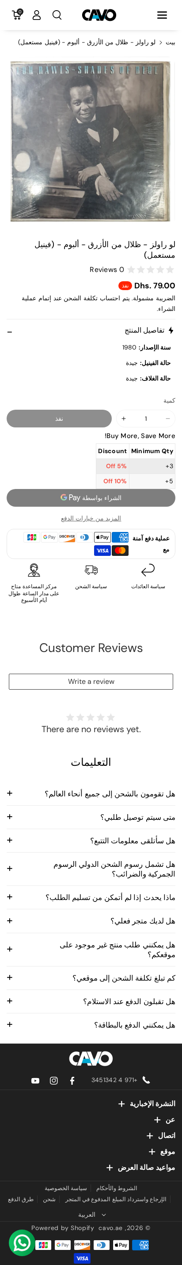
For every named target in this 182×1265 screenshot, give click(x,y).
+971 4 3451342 (114, 1080)
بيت (170, 42)
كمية (169, 400)
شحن (49, 1199)
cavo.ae (111, 1228)
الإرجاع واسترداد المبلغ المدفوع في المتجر (116, 1199)
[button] (162, 15)
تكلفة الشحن (81, 298)
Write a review (91, 681)
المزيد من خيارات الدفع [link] (91, 518)
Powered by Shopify (63, 1228)
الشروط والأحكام (116, 1188)
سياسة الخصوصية (66, 1188)
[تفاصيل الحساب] (36, 15)
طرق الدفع (21, 1199)
